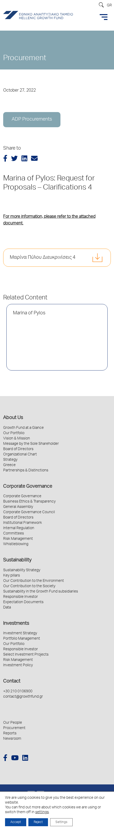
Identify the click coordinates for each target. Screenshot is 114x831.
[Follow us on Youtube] (15, 758)
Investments (16, 623)
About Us (13, 418)
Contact (11, 681)
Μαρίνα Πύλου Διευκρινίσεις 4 (43, 257)
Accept (15, 822)
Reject (38, 822)
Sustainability (17, 560)
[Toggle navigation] (104, 17)
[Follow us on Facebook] (5, 758)
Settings (61, 822)
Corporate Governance (27, 486)
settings (42, 812)
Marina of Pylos (29, 313)
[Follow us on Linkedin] (25, 758)
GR (109, 5)
